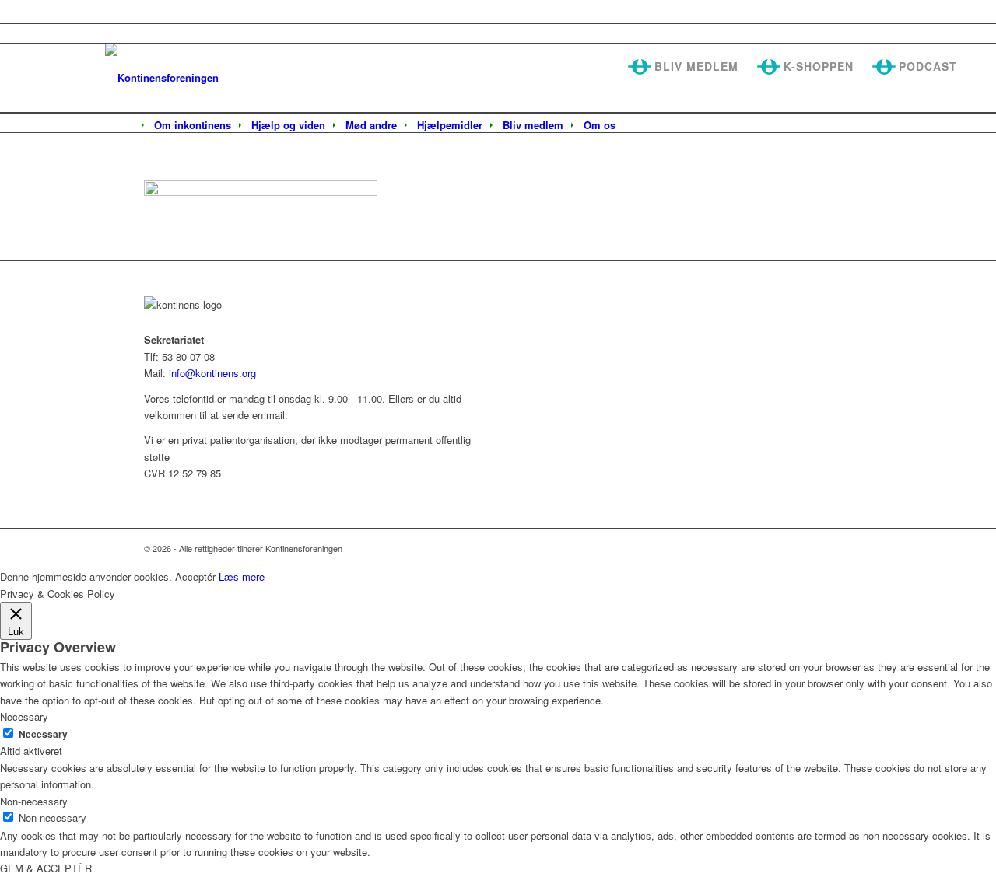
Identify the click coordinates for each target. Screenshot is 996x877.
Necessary (43, 734)
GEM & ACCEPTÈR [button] (46, 868)
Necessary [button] (24, 716)
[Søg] (636, 126)
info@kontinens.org (211, 372)
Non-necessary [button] (34, 801)
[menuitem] (192, 125)
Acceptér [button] (195, 576)
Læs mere (242, 576)
